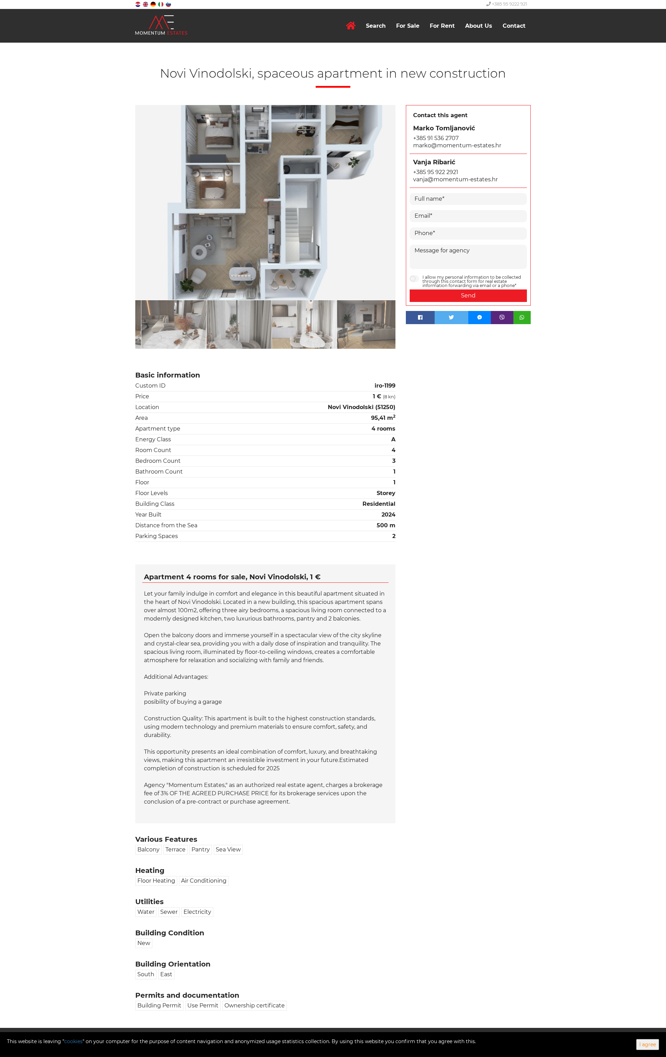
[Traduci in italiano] (161, 4)
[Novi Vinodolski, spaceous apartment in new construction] (265, 202)
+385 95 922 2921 (435, 172)
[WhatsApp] (522, 317)
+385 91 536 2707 (436, 138)
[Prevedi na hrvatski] (138, 4)
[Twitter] (452, 317)
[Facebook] (420, 317)
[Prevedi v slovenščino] (169, 4)
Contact (514, 26)
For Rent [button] (442, 26)
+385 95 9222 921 (509, 4)
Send (468, 295)
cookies (73, 1041)
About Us (478, 26)
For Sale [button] (407, 26)
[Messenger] (479, 317)
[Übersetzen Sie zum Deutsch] (154, 4)
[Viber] (502, 317)
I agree (647, 1044)
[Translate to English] (146, 4)
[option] (167, 324)
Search (376, 26)
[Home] (351, 26)
